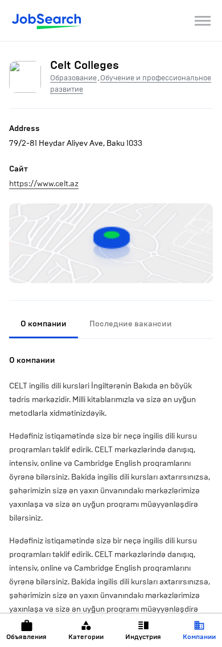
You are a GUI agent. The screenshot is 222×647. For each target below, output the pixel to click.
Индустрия (143, 637)
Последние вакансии (130, 324)
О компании (43, 324)
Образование (73, 77)
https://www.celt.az (44, 184)
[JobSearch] (47, 20)
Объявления (26, 637)
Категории (86, 637)
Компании (199, 637)
